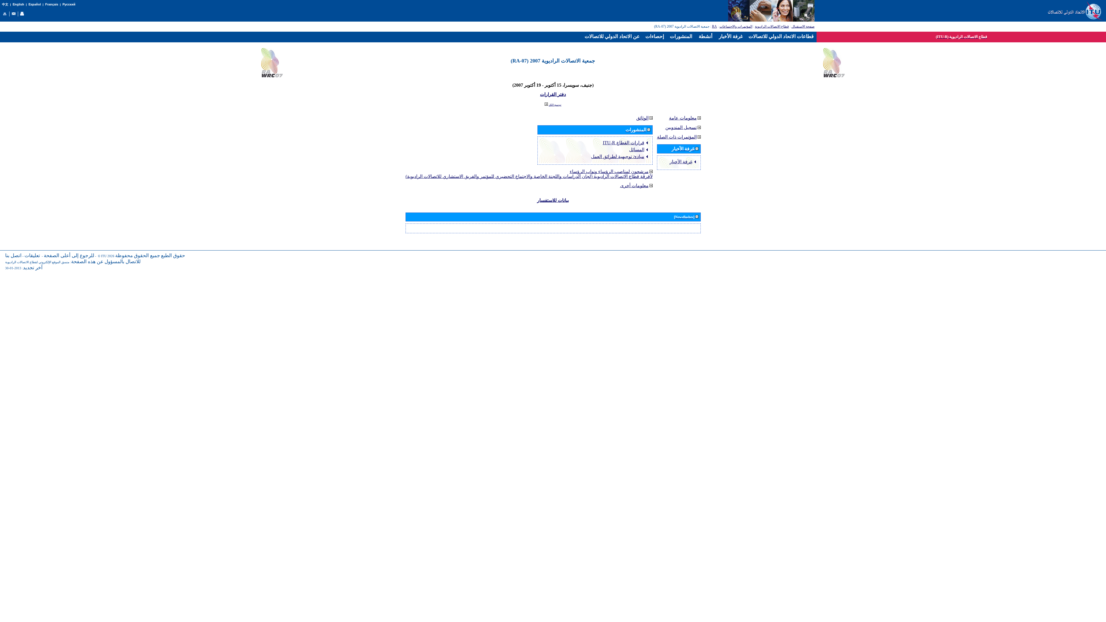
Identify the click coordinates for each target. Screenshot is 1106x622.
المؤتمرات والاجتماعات (735, 26)
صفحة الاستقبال (803, 26)
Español (35, 4)
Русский (69, 4)
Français (51, 4)
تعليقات (32, 255)
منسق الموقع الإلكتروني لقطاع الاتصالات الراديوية (37, 262)
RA (714, 26)
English (18, 4)
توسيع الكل (555, 104)
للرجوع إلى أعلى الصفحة (69, 255)
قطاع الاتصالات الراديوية (772, 26)
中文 (5, 4)
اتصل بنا (13, 255)
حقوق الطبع (173, 255)
